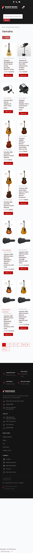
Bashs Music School (11, 472)
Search (6, 20)
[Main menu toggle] (29, 8)
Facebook (8, 459)
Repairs (4, 440)
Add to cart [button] (8, 75)
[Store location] (13, 2)
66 (4, 349)
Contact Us (8, 469)
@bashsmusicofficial (11, 462)
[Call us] (16, 2)
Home (3, 27)
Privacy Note (6, 447)
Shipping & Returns (7, 437)
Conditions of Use (7, 450)
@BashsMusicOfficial (11, 465)
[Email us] (19, 2)
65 (27, 345)
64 (23, 345)
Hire (4, 443)
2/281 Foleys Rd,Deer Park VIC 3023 (10, 418)
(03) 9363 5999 (9, 404)
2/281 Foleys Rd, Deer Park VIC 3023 (15, 401)
